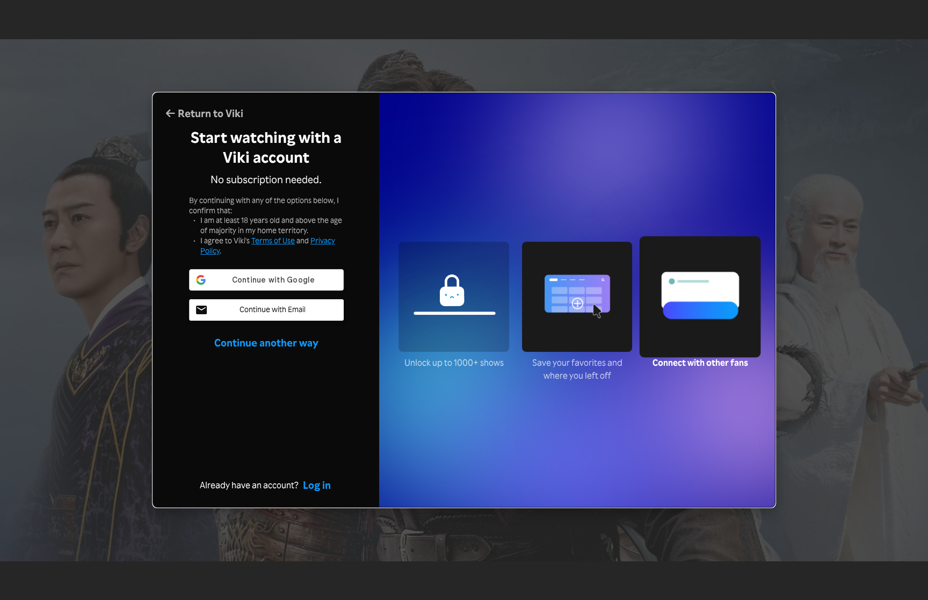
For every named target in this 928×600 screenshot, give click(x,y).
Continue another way (266, 342)
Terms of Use (273, 240)
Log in (317, 485)
